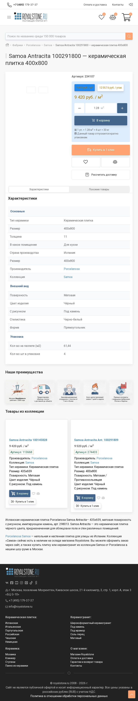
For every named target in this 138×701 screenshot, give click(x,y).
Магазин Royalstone (82, 654)
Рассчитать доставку (104, 174)
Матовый (75, 638)
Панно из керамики (16, 665)
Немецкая (11, 641)
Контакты (76, 665)
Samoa (68, 277)
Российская (12, 634)
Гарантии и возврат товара (86, 661)
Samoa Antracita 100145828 (28, 440)
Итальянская (13, 626)
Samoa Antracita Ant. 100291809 (96, 440)
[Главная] (7, 45)
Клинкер (10, 658)
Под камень (77, 626)
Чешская (10, 638)
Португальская (14, 630)
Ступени (10, 661)
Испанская (11, 623)
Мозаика (10, 654)
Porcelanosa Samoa (18, 536)
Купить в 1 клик (103, 150)
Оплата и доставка (81, 658)
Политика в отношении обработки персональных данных (69, 696)
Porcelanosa (72, 269)
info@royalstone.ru (20, 606)
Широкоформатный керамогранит (90, 623)
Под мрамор (77, 630)
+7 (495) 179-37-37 (21, 600)
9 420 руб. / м (84, 87)
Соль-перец (77, 634)
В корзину (103, 120)
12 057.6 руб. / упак (110, 87)
